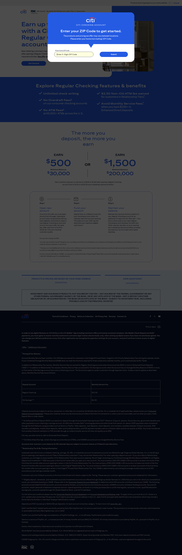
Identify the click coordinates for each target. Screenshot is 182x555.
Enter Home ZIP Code (62, 50)
